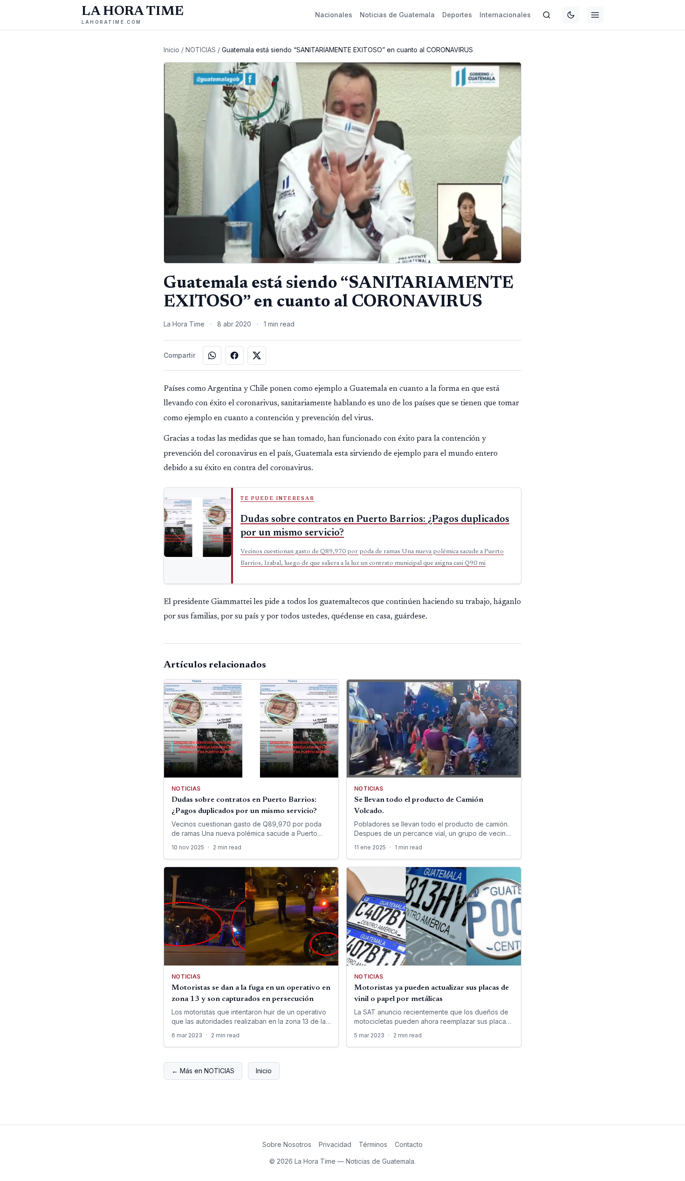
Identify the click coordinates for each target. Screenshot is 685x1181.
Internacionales (505, 15)
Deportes (457, 15)
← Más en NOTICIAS (202, 1071)
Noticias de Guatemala (397, 15)
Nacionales (333, 15)
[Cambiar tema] (570, 15)
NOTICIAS (200, 50)
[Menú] (595, 15)
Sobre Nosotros (286, 1144)
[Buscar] (546, 15)
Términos (373, 1144)
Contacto (409, 1144)
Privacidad (335, 1144)
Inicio (171, 50)
